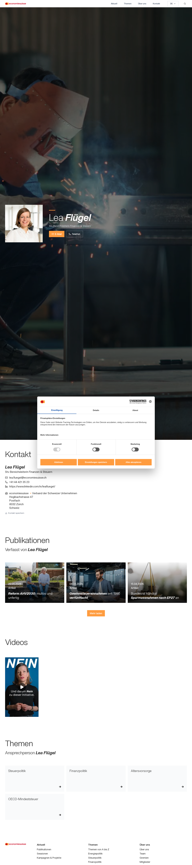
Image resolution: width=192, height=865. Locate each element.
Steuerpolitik (95, 857)
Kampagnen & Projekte (49, 857)
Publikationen (44, 849)
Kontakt (156, 3)
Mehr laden (96, 613)
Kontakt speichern (16, 513)
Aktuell (114, 3)
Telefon (76, 234)
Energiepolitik (95, 853)
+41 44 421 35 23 (19, 482)
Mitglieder (145, 862)
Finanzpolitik (95, 862)
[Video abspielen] (22, 687)
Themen (128, 3)
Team (143, 853)
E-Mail (58, 234)
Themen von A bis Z (98, 849)
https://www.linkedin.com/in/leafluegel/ (32, 486)
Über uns (142, 3)
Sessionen (42, 853)
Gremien (144, 857)
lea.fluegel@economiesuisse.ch (27, 477)
